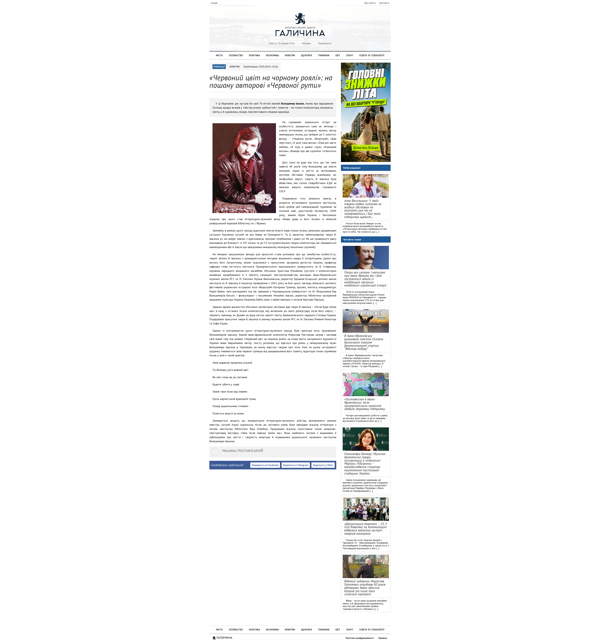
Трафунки (323, 55)
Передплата (324, 43)
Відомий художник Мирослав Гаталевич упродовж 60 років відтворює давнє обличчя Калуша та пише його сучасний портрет (364, 587)
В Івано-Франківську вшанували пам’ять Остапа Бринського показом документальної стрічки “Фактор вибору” (363, 342)
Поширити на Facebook (265, 465)
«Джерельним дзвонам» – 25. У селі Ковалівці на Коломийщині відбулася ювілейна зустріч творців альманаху (365, 529)
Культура (290, 55)
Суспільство (236, 55)
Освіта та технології (371, 55)
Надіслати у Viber (323, 465)
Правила (382, 638)
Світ (337, 55)
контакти (384, 2)
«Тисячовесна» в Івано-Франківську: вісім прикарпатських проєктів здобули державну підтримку (364, 404)
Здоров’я (306, 55)
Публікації (219, 66)
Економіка (272, 55)
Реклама (306, 43)
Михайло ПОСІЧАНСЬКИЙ (242, 450)
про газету (369, 2)
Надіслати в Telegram (295, 465)
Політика (254, 55)
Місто (219, 55)
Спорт (349, 55)
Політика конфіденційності (360, 638)
